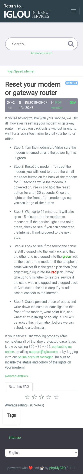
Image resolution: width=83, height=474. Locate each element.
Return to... (13, 6)
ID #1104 (71, 82)
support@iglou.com (43, 352)
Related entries (16, 376)
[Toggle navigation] (74, 11)
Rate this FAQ (19, 387)
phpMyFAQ (57, 468)
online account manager (35, 357)
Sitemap (15, 437)
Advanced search (41, 53)
